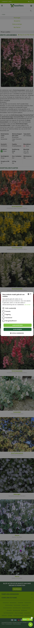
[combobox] (28, 294)
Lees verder (27, 304)
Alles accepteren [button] (17, 325)
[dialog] (17, 314)
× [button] (30, 294)
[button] (17, 333)
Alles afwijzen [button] (17, 329)
